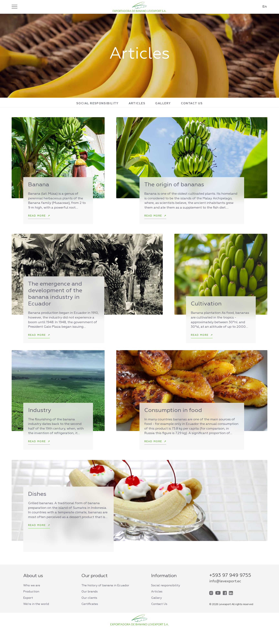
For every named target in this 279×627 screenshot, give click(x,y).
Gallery (163, 103)
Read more (37, 216)
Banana (38, 185)
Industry (39, 410)
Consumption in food (173, 410)
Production (31, 591)
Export (28, 597)
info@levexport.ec (225, 581)
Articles (137, 103)
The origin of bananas (174, 185)
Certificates (89, 604)
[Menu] (14, 6)
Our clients (89, 597)
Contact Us (192, 103)
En (265, 6)
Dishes (37, 494)
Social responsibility (97, 103)
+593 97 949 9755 (230, 575)
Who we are (31, 585)
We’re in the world (36, 604)
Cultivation (206, 304)
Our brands (89, 591)
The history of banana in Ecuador (105, 585)
